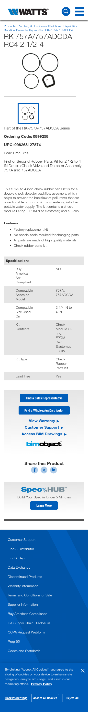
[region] (44, 687)
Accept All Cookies (45, 698)
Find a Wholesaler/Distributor (44, 410)
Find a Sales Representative (44, 398)
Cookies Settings (16, 698)
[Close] (82, 670)
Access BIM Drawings (42, 434)
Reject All (72, 698)
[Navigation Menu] (79, 11)
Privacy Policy (41, 684)
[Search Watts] (66, 11)
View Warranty (42, 420)
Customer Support (42, 427)
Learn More (44, 505)
